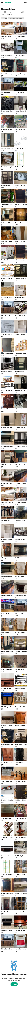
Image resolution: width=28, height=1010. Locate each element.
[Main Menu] (2, 2)
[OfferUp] (7, 2)
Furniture (4, 6)
